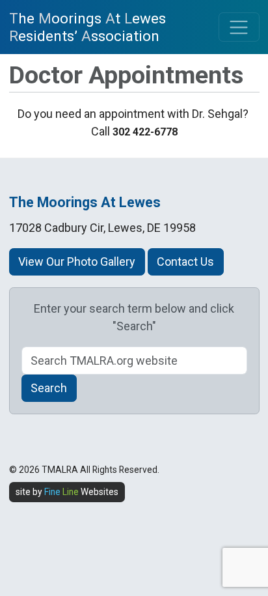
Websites (81, 492)
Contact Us (185, 261)
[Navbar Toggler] (239, 27)
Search (49, 388)
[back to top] (242, 519)
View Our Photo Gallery (76, 261)
